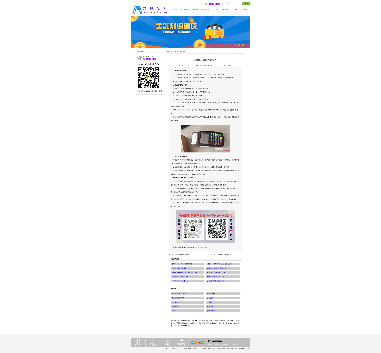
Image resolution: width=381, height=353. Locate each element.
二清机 (209, 302)
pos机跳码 (210, 306)
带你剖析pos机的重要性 (181, 254)
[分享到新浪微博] (199, 342)
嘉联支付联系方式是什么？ (180, 293)
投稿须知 (190, 348)
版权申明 (179, 348)
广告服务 (184, 348)
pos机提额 (210, 298)
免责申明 (173, 348)
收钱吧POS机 (211, 293)
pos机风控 (175, 302)
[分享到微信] (203, 342)
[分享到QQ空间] (196, 342)
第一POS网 (176, 52)
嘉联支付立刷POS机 (178, 298)
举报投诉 (168, 348)
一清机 (174, 310)
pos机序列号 (175, 306)
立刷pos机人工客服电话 (223, 254)
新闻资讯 (182, 52)
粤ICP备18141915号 (244, 348)
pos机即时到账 (211, 310)
